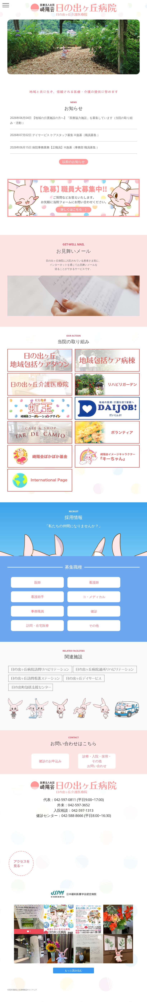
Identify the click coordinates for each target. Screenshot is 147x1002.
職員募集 (90, 135)
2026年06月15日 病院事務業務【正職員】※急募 (41, 147)
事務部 (79, 147)
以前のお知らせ (73, 162)
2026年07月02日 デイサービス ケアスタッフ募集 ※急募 (46, 135)
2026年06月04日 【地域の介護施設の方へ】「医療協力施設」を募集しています (61, 118)
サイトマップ (32, 990)
